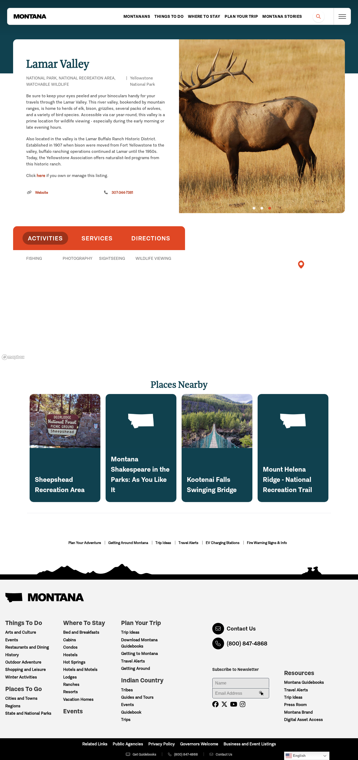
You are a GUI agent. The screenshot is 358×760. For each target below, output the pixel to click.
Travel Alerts (188, 543)
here (41, 175)
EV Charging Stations (223, 543)
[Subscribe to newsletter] (261, 693)
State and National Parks (28, 713)
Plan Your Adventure (85, 543)
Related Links (94, 743)
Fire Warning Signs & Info (267, 543)
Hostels (70, 654)
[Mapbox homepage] (13, 357)
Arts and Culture (20, 632)
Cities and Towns (21, 698)
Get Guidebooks (144, 754)
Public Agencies (128, 743)
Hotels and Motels (80, 669)
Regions (12, 705)
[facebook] (215, 704)
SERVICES (97, 238)
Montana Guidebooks (304, 682)
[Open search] (318, 16)
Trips (126, 719)
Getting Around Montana (128, 543)
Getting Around (135, 668)
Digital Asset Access (303, 719)
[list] (99, 285)
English (299, 756)
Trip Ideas (163, 543)
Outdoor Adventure (23, 662)
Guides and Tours (137, 697)
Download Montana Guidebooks (139, 643)
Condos (70, 647)
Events (11, 639)
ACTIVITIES (45, 238)
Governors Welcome (199, 743)
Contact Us (241, 628)
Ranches (71, 684)
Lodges (70, 677)
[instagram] (242, 704)
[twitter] (224, 704)
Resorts (70, 691)
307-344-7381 (122, 192)
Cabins (69, 639)
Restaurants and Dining (27, 647)
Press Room (295, 704)
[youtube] (233, 704)
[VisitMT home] (30, 16)
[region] (262, 126)
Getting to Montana (139, 653)
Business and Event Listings (250, 743)
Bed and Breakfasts (81, 632)
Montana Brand (298, 712)
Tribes (127, 689)
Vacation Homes (78, 699)
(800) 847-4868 (247, 643)
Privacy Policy (161, 743)
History (12, 654)
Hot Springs (74, 662)
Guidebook (131, 712)
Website (41, 192)
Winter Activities (21, 677)
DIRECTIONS (150, 238)
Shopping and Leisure (25, 669)
